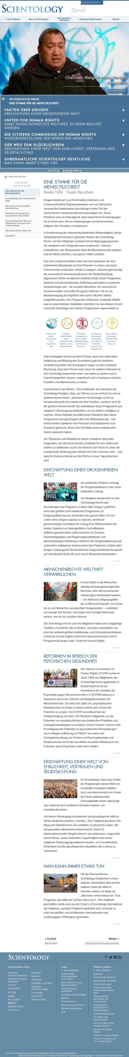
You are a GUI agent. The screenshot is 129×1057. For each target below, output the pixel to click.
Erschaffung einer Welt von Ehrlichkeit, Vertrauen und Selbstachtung (18, 223)
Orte (63, 1012)
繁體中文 (12, 1003)
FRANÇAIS (14, 988)
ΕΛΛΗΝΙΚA (37, 993)
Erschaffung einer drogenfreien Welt (20, 199)
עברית (12, 992)
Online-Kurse (68, 1001)
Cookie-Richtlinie (58, 1055)
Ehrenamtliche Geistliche (64, 19)
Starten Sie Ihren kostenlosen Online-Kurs (104, 990)
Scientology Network (105, 977)
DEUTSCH (13, 1010)
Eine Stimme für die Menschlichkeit (14, 192)
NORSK (35, 976)
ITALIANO (36, 996)
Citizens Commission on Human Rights (105, 1040)
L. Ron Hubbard (12, 19)
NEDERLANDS (16, 1006)
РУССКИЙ (13, 1000)
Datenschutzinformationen (32, 1055)
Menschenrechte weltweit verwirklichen (18, 207)
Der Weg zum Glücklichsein (101, 1018)
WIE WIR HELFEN (17, 176)
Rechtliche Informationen (109, 1055)
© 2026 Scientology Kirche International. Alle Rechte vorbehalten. (41, 1053)
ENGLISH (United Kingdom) (17, 980)
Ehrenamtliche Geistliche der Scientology (101, 999)
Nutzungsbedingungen (81, 1055)
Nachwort (10, 236)
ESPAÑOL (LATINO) (41, 983)
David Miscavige (102, 984)
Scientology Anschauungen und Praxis (69, 976)
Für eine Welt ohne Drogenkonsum (104, 1024)
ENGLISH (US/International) (17, 974)
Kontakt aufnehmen (71, 1008)
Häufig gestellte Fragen (90, 19)
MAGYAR (36, 973)
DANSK (12, 985)
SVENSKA (36, 980)
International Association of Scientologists (101, 1007)
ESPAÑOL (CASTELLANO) (39, 988)
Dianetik (98, 974)
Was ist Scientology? (39, 19)
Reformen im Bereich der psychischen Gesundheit (18, 214)
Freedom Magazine (104, 1014)
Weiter (76, 170)
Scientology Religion (105, 981)
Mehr (115, 561)
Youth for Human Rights (106, 1035)
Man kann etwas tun (18, 230)
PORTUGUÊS (38, 1000)
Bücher (116, 19)
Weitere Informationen (73, 1005)
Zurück (53, 170)
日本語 (11, 996)
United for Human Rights (103, 1030)
